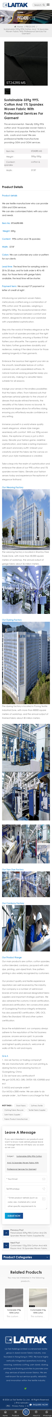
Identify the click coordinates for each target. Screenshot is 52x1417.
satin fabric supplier (12, 1114)
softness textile (37, 1105)
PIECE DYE (30, 26)
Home (20, 26)
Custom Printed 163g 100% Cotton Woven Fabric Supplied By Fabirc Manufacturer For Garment (38, 1311)
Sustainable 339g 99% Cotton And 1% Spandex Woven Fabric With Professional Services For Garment (24, 1162)
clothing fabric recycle (13, 1110)
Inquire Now (40, 1404)
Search (37, 5)
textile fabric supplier (37, 1110)
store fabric (21, 1105)
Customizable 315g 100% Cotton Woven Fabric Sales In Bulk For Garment (14, 1311)
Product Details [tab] (12, 187)
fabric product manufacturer (16, 1119)
